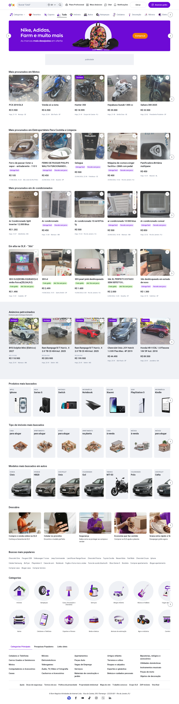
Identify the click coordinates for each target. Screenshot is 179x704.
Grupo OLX (133, 685)
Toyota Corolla (108, 558)
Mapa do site (105, 685)
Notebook (59, 563)
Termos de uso (50, 685)
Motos (12, 664)
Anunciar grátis (161, 5)
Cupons (51, 14)
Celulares (121, 14)
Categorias (18, 14)
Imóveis (77, 14)
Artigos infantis (114, 656)
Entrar (138, 5)
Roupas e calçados (116, 664)
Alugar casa (26, 568)
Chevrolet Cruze (142, 558)
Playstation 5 (37, 563)
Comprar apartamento (139, 563)
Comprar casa (14, 568)
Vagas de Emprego (83, 664)
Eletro (164, 14)
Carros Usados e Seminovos (22, 660)
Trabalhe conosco (119, 685)
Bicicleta (125, 563)
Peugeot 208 (27, 558)
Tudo (64, 14)
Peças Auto (80, 660)
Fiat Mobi (130, 558)
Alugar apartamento (157, 563)
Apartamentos (81, 656)
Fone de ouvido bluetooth (98, 563)
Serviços (79, 669)
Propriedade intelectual (88, 685)
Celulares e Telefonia (18, 656)
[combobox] (40, 5)
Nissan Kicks (120, 558)
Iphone (153, 558)
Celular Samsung (15, 563)
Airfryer (27, 563)
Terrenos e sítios (115, 660)
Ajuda (22, 685)
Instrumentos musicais (150, 667)
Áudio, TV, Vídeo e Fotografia (55, 669)
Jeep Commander (58, 558)
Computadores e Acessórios (22, 669)
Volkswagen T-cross (41, 558)
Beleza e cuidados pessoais (120, 673)
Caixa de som (49, 563)
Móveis (151, 14)
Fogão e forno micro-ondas (75, 563)
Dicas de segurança (34, 685)
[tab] (20, 646)
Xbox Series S (114, 563)
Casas (11, 673)
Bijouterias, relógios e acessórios (150, 657)
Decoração (136, 14)
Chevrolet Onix (14, 558)
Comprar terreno (39, 568)
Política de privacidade (67, 685)
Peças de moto (147, 672)
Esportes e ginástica (116, 669)
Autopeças (104, 14)
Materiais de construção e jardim (87, 674)
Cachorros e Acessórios (53, 673)
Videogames (47, 664)
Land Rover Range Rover (76, 558)
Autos (90, 14)
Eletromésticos (49, 660)
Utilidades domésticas (150, 663)
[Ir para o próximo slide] (171, 99)
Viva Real (155, 685)
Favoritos (37, 14)
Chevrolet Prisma (94, 558)
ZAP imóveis (145, 685)
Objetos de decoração (150, 676)
